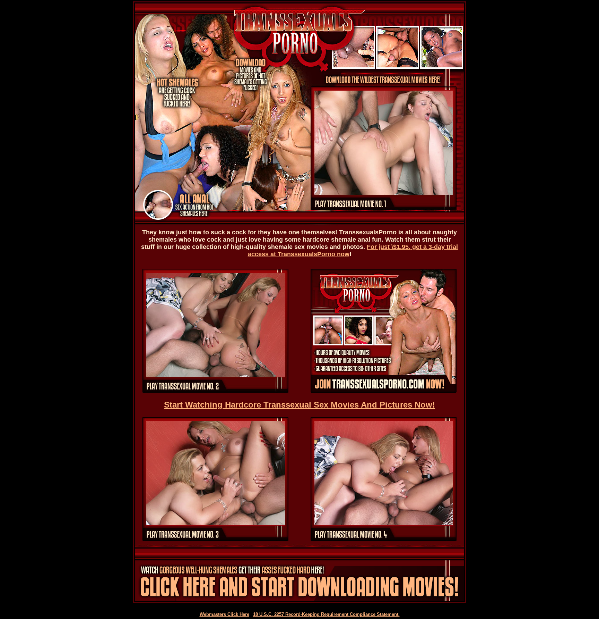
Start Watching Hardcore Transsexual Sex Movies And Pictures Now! (299, 404)
